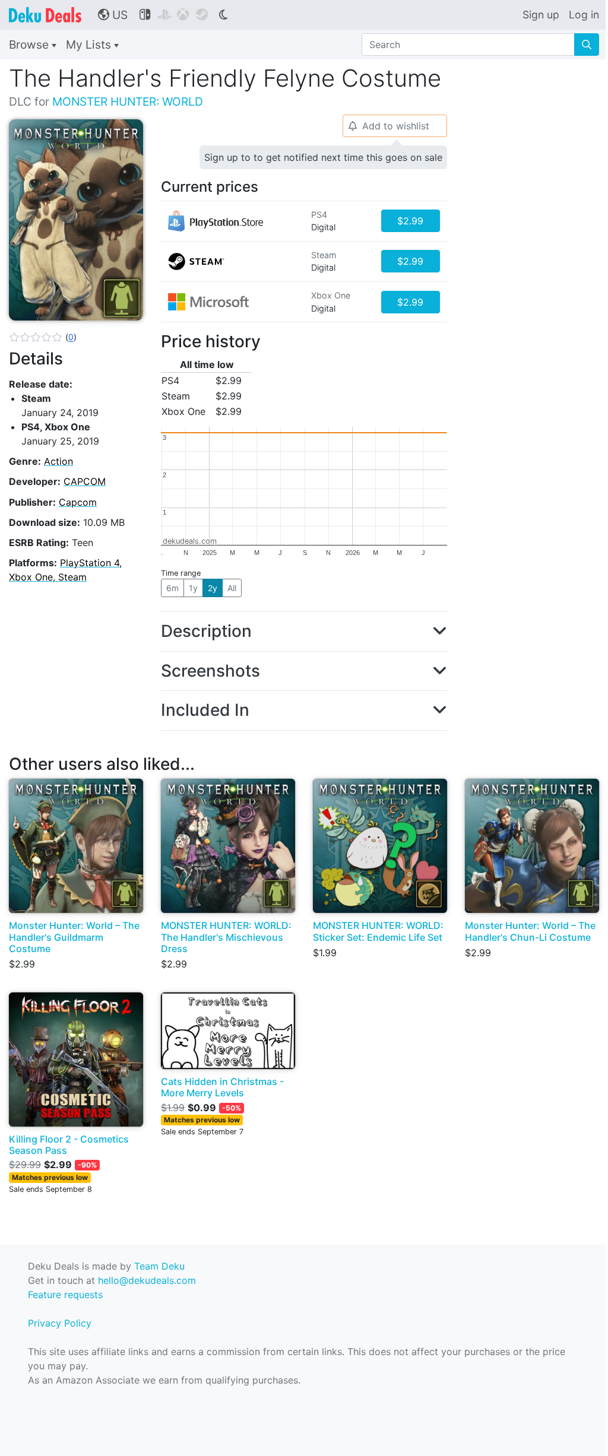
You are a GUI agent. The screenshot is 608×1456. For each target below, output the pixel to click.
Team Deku (159, 1266)
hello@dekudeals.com (147, 1280)
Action (58, 461)
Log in (584, 14)
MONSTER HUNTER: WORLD (127, 101)
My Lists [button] (90, 44)
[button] (43, 337)
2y (212, 588)
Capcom (78, 502)
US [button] (113, 15)
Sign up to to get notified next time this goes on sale (323, 157)
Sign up (540, 14)
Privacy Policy (59, 1323)
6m (172, 588)
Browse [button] (30, 44)
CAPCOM (85, 481)
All (231, 588)
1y (193, 588)
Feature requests (65, 1294)
